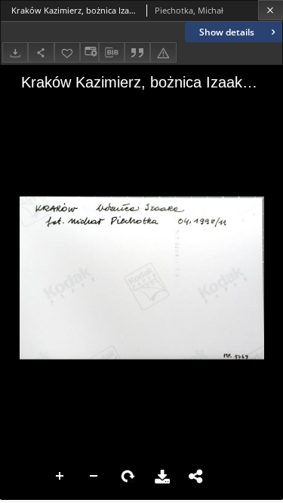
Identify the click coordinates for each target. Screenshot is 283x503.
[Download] (15, 52)
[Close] (270, 10)
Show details (226, 32)
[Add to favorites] (67, 52)
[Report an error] (163, 52)
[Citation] (137, 52)
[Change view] (89, 52)
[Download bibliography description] (112, 52)
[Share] (41, 52)
